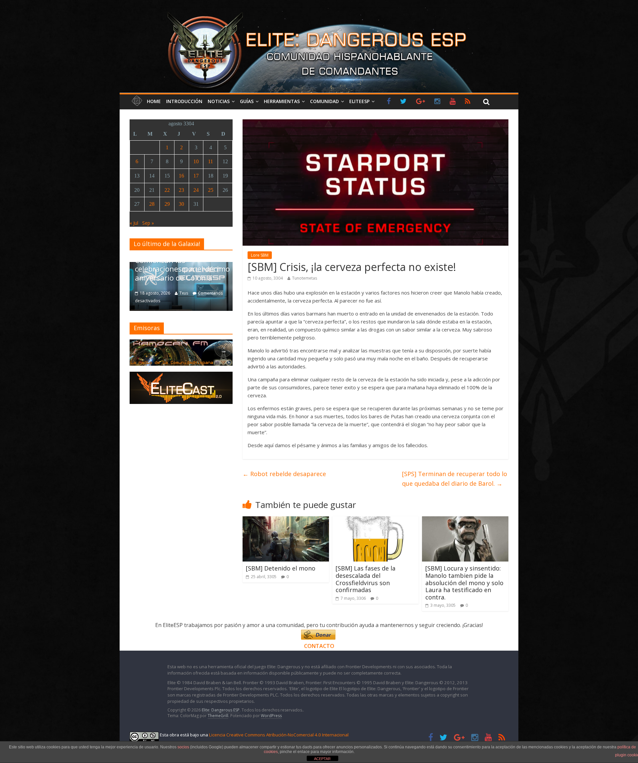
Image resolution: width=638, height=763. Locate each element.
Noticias (219, 101)
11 (210, 161)
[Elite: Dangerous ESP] (319, 11)
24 (196, 190)
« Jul (134, 223)
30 (181, 204)
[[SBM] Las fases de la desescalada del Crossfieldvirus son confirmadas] (375, 520)
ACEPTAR (322, 759)
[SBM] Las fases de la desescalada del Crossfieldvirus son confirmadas (365, 579)
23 (181, 190)
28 (152, 204)
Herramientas (282, 101)
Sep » (148, 223)
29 (167, 204)
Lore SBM (259, 255)
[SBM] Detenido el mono (280, 568)
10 (196, 161)
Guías (247, 101)
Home (154, 101)
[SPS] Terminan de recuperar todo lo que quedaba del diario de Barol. (454, 478)
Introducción (184, 101)
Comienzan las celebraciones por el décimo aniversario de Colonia (182, 269)
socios (183, 747)
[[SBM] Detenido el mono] (286, 520)
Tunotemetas (304, 278)
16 (181, 176)
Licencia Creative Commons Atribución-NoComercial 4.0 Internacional (279, 735)
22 (167, 190)
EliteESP (359, 101)
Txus (183, 293)
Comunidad (324, 101)
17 (196, 176)
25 (210, 190)
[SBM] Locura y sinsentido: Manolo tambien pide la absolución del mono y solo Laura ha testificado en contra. (464, 582)
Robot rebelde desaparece (284, 474)
